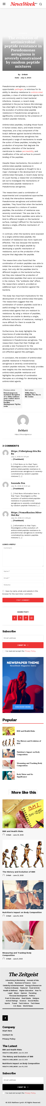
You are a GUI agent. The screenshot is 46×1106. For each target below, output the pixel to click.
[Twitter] (20, 617)
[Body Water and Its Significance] (8, 775)
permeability (27, 151)
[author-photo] (4, 834)
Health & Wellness (10, 1053)
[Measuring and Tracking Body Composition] (8, 764)
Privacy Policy (30, 651)
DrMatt (25, 74)
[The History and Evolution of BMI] (8, 742)
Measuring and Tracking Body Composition (29, 764)
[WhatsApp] (31, 617)
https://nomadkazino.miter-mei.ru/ (26, 513)
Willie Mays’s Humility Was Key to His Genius (33, 395)
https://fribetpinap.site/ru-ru (26, 452)
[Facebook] (14, 617)
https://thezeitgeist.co (23, 434)
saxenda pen (18, 483)
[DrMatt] (23, 420)
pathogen (19, 89)
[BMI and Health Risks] (8, 731)
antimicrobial (37, 92)
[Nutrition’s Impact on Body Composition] (8, 753)
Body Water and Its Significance (25, 775)
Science (23, 33)
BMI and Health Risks (26, 731)
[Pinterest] (25, 617)
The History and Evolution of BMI (18, 872)
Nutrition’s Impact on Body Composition (22, 912)
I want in (21, 645)
